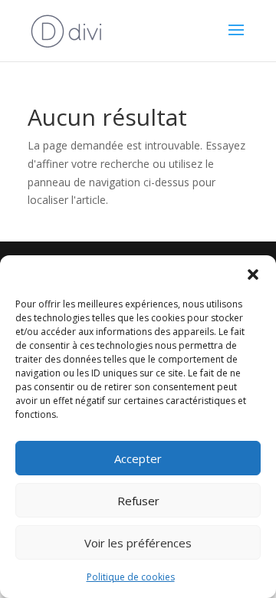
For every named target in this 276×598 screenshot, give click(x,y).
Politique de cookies (131, 576)
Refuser (138, 500)
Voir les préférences (138, 542)
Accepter (138, 458)
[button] (253, 274)
